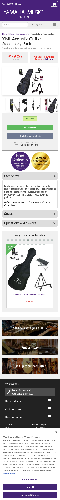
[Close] (56, 432)
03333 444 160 (14, 3)
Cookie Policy (9, 473)
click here (48, 59)
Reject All (29, 487)
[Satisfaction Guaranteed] (40, 161)
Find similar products (30, 136)
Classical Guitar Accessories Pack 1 (30, 294)
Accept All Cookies (30, 495)
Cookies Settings (30, 479)
